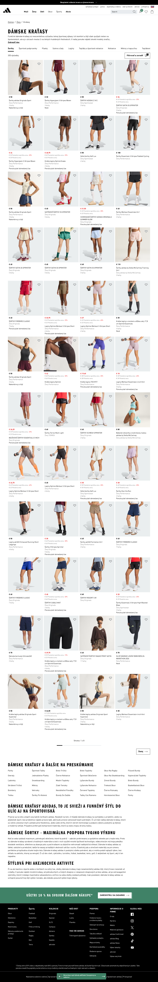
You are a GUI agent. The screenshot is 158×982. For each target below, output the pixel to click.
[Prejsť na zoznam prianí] (146, 12)
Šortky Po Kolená (39, 795)
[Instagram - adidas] (140, 921)
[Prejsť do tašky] (152, 12)
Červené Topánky (87, 790)
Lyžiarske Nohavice (88, 786)
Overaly (11, 776)
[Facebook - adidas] (140, 914)
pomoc (102, 7)
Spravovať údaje (54, 977)
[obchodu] (7, 11)
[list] (79, 49)
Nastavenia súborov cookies (36, 977)
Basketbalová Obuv (136, 786)
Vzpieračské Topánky (137, 776)
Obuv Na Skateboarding (114, 776)
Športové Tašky (38, 771)
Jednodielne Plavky (40, 776)
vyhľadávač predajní (92, 7)
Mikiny (35, 786)
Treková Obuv (110, 786)
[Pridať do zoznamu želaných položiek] (39, 64)
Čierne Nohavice (63, 776)
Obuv (50, 12)
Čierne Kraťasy (134, 790)
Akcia (68, 12)
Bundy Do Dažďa (63, 795)
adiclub (137, 7)
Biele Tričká (61, 771)
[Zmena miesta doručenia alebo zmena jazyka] (152, 7)
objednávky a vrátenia (114, 7)
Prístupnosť (127, 977)
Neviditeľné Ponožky (64, 790)
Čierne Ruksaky (111, 790)
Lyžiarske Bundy (87, 781)
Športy (59, 12)
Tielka (10, 795)
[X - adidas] (140, 928)
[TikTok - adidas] (140, 941)
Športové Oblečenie (88, 776)
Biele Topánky (86, 771)
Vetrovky (35, 790)
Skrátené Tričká (15, 786)
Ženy (34, 12)
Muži (26, 12)
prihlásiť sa (145, 7)
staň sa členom (128, 7)
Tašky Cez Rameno (88, 795)
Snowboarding (38, 781)
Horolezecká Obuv (112, 795)
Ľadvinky (12, 781)
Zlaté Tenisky (61, 786)
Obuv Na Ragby (110, 771)
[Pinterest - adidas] (140, 934)
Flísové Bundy (134, 771)
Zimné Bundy (110, 781)
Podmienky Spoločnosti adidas (110, 977)
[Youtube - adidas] (140, 948)
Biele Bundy (133, 781)
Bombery (12, 790)
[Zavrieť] (59, 976)
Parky (10, 771)
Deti (42, 12)
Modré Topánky (62, 781)
